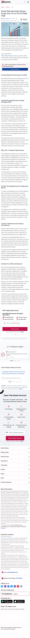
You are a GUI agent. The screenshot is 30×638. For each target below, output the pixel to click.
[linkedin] (15, 586)
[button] (12, 7)
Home (2, 7)
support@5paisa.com (12, 572)
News (7, 7)
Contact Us (3, 528)
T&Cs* (22, 331)
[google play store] (7, 602)
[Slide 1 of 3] (11, 360)
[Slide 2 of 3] (15, 360)
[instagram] (5, 586)
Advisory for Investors (6, 536)
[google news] (21, 586)
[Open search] (24, 2)
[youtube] (18, 586)
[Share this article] (16, 18)
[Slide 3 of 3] (18, 360)
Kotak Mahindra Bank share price (10, 55)
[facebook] (11, 586)
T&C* (22, 441)
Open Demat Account (15, 438)
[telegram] (2, 586)
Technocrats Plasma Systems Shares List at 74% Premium (16, 354)
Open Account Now (15, 69)
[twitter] (8, 586)
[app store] (19, 602)
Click (20, 388)
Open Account (15, 329)
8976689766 (19, 578)
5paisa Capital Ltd (6, 18)
